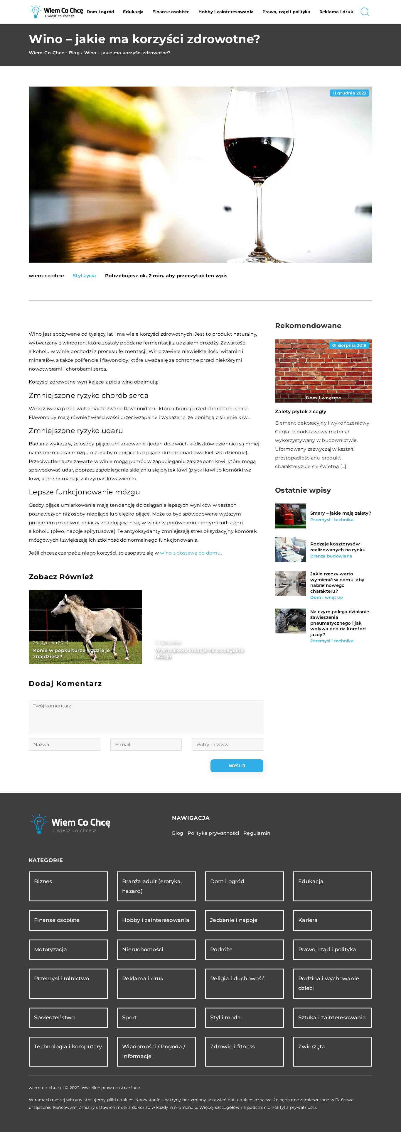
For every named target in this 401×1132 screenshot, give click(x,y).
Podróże (221, 949)
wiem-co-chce (46, 275)
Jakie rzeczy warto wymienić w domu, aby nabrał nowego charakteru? (337, 582)
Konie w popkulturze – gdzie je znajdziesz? (71, 653)
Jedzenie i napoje (233, 920)
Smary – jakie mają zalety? (341, 513)
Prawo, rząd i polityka (286, 11)
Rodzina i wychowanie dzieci (328, 983)
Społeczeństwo (54, 1017)
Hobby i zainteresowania (226, 11)
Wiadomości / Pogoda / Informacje (153, 1051)
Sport (129, 1017)
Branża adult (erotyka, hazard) (152, 886)
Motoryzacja (50, 949)
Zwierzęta (311, 1046)
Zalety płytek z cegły (300, 411)
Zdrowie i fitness (232, 1046)
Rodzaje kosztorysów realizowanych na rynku (338, 547)
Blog (177, 833)
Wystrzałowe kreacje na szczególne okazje (199, 653)
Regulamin (256, 833)
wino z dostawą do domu (190, 553)
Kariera (308, 920)
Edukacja (133, 11)
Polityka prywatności (213, 833)
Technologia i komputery (68, 1046)
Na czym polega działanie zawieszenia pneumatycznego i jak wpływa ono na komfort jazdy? (339, 623)
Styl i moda (225, 1017)
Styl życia (84, 275)
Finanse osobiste (171, 11)
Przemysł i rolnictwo (61, 978)
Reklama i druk (336, 11)
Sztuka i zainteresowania (332, 1017)
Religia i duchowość (237, 978)
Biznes (43, 881)
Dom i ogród (100, 11)
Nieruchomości (142, 949)
